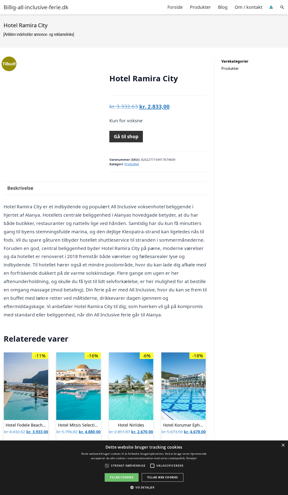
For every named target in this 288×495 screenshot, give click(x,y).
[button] (144, 487)
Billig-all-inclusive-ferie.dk (36, 7)
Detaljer (191, 458)
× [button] (283, 445)
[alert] (144, 468)
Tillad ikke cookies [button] (162, 477)
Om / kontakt (248, 7)
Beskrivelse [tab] (20, 188)
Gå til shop (126, 136)
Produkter (200, 7)
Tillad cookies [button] (121, 477)
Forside (175, 7)
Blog (222, 7)
